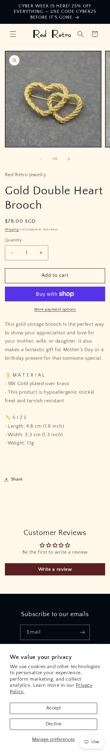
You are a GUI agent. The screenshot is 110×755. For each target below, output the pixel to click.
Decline (53, 724)
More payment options (55, 309)
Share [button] (17, 479)
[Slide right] (68, 159)
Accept (53, 708)
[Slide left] (41, 159)
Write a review (55, 569)
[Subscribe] (82, 632)
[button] (13, 34)
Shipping (12, 229)
